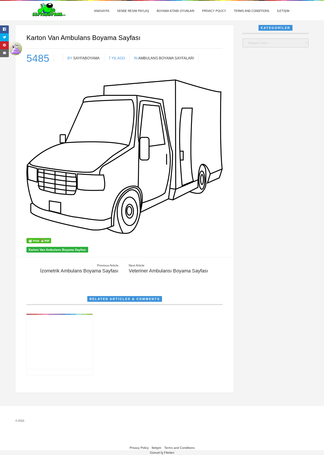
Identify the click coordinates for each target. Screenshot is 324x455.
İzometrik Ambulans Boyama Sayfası (79, 271)
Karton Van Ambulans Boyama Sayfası (57, 249)
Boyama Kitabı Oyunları (175, 11)
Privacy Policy (214, 11)
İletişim (283, 11)
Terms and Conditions (251, 11)
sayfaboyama (86, 58)
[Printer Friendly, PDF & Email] (38, 242)
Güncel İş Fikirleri (162, 452)
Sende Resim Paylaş (133, 11)
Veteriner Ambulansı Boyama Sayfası (168, 271)
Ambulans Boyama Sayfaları (166, 58)
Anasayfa (101, 11)
